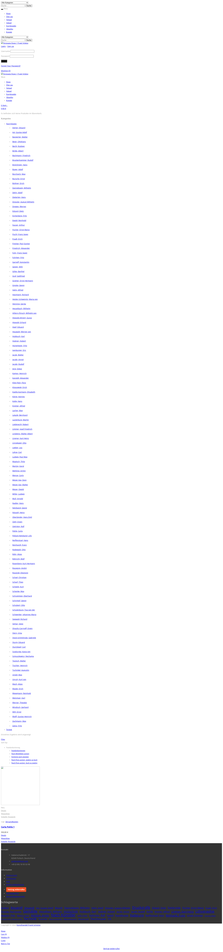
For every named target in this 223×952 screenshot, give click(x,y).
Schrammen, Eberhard (22, 596)
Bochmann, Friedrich (21, 155)
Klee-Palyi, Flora (19, 382)
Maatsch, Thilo (18, 461)
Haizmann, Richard (20, 294)
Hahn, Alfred (17, 290)
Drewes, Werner (19, 206)
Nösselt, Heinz (18, 512)
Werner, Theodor (19, 702)
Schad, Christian (19, 577)
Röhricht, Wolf (18, 559)
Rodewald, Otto (19, 549)
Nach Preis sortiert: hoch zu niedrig (24, 763)
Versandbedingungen (15, 896)
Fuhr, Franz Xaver (19, 253)
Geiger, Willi (17, 267)
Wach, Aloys (17, 684)
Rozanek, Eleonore (20, 573)
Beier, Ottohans (19, 141)
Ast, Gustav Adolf (19, 132)
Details (3, 811)
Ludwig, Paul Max (19, 457)
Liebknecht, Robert (20, 424)
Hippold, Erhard (19, 322)
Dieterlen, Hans (19, 197)
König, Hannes (18, 396)
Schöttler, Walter (210, 916)
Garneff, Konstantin (20, 262)
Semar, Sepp (17, 624)
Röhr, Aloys (17, 554)
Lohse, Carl (17, 452)
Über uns (9, 17)
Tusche (42, 919)
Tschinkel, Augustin (20, 670)
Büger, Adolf (17, 169)
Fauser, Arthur (18, 225)
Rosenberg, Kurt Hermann (23, 563)
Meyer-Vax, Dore (19, 480)
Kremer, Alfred (18, 406)
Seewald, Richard (19, 619)
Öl (109, 919)
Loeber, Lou (17, 447)
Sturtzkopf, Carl (19, 647)
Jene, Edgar (17, 369)
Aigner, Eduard (18, 127)
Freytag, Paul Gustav (21, 243)
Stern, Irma (17, 633)
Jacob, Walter (18, 355)
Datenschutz (11, 875)
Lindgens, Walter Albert (22, 433)
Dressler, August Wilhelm (23, 202)
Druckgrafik (141, 907)
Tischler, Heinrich (19, 665)
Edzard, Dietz (18, 211)
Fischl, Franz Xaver (20, 234)
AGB (8, 881)
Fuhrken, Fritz (18, 257)
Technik (9, 730)
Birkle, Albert (17, 151)
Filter (3, 739)
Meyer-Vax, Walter (20, 484)
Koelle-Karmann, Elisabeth (23, 392)
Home (8, 14)
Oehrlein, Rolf (18, 526)
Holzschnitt (71, 911)
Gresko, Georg (18, 285)
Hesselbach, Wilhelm (21, 308)
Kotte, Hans (17, 401)
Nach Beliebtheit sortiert (20, 754)
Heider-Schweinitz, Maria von (25, 299)
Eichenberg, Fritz (19, 216)
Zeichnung (98, 919)
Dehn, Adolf (17, 192)
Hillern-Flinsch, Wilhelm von (24, 313)
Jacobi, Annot (18, 359)
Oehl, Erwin (17, 522)
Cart (4, 934)
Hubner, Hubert (19, 341)
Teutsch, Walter (19, 661)
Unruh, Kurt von (19, 679)
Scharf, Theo (17, 582)
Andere (5, 907)
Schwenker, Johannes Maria (24, 614)
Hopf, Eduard (18, 327)
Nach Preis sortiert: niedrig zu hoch (24, 760)
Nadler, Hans (18, 503)
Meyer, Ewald (18, 489)
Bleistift (59, 907)
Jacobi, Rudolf (18, 364)
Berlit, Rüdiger (18, 146)
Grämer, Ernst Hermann (22, 280)
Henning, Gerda (19, 304)
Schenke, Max (18, 591)
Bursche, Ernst (18, 178)
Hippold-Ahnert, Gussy (22, 318)
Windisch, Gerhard (20, 707)
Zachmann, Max (19, 721)
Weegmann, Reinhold (21, 693)
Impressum (11, 878)
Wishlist (5, 71)
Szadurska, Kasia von (21, 651)
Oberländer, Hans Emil (22, 517)
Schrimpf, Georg (19, 600)
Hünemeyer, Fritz (19, 345)
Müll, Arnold (17, 498)
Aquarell (17, 907)
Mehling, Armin (19, 471)
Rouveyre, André (19, 568)
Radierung (137, 915)
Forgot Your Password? (11, 66)
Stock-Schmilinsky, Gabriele (24, 637)
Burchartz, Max (18, 174)
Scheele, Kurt (18, 586)
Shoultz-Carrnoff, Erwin (22, 628)
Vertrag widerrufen (16, 889)
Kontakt (9, 32)
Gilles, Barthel (18, 271)
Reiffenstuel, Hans (20, 540)
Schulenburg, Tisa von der (23, 610)
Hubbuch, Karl (18, 336)
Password (5, 56)
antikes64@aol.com (19, 861)
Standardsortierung (18, 751)
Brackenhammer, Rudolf (22, 160)
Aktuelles (9, 29)
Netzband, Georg (19, 508)
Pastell (110, 915)
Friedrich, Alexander (21, 248)
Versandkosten (11, 822)
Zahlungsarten (12, 893)
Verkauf (9, 20)
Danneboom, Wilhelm (21, 188)
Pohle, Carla (17, 531)
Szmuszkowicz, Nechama (23, 656)
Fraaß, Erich (17, 239)
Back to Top (5, 944)
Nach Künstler (11, 124)
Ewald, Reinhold (19, 220)
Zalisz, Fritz (17, 726)
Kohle (150, 911)
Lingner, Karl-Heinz (20, 438)
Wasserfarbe (55, 919)
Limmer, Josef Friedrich (22, 429)
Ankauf (9, 23)
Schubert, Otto (18, 605)
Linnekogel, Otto (19, 443)
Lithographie (205, 911)
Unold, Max (17, 675)
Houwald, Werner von (21, 331)
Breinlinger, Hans (19, 165)
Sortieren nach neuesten (20, 757)
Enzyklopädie (11, 26)
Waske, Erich (17, 688)
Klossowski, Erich (19, 387)
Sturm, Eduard (18, 642)
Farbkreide (174, 908)
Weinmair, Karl (18, 698)
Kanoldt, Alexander (20, 378)
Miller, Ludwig (18, 494)
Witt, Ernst (16, 712)
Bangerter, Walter (20, 137)
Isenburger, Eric (19, 350)
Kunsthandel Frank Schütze (28, 925)
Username (5, 51)
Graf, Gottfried (18, 276)
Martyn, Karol (18, 466)
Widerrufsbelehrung (15, 884)
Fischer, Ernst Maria (21, 229)
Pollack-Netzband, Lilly (22, 535)
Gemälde (30, 911)
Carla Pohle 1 (7, 827)
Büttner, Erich (18, 183)
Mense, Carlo (18, 475)
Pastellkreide (121, 915)
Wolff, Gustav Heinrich (22, 716)
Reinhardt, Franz (19, 545)
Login (3, 941)
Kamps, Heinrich (19, 373)
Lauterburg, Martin (20, 420)
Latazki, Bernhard (19, 415)
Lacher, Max (17, 410)
